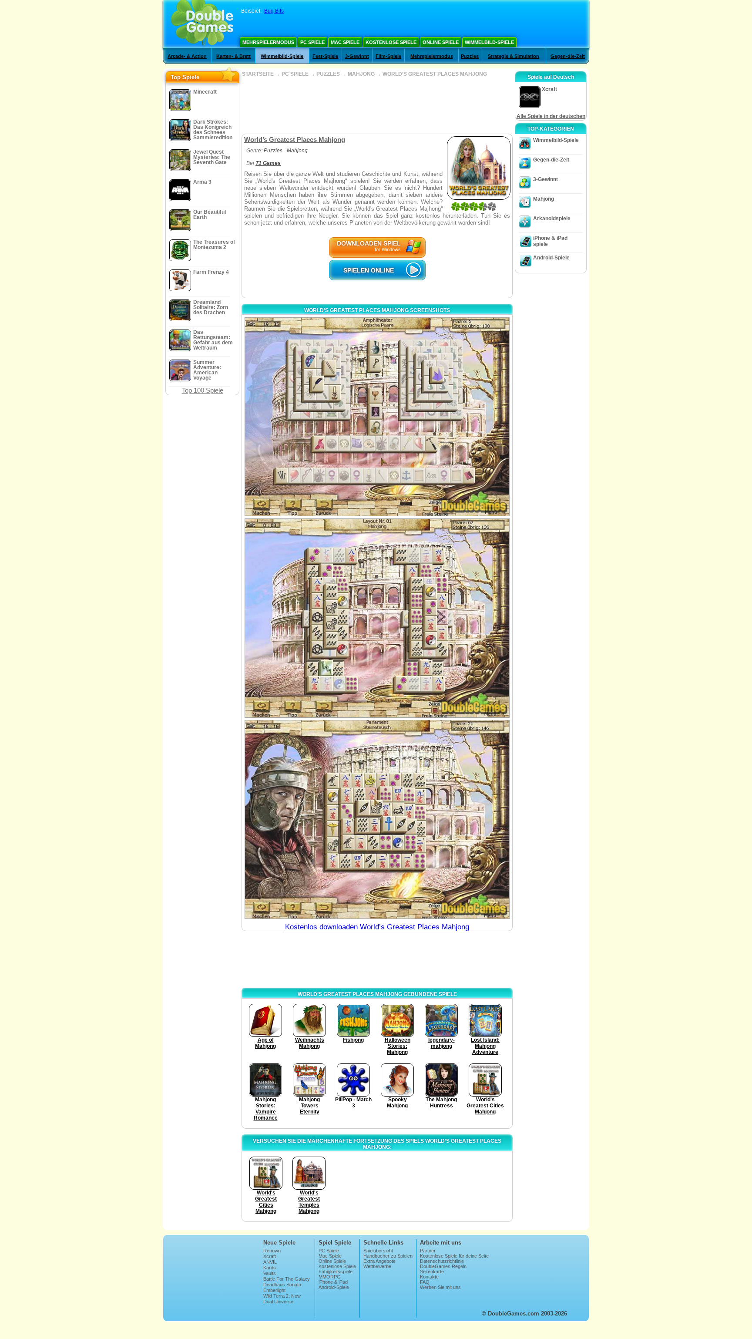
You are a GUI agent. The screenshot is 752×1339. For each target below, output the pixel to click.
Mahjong (297, 151)
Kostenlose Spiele (391, 42)
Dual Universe (278, 1301)
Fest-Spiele (325, 56)
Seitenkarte (432, 1271)
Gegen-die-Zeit (568, 56)
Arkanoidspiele (552, 218)
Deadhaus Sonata (282, 1284)
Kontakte (429, 1276)
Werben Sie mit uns (440, 1287)
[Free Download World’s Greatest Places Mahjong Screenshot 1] (377, 416)
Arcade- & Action (187, 56)
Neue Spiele (279, 1242)
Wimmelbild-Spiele (489, 42)
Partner (428, 1250)
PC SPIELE (295, 74)
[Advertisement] (377, 105)
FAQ (425, 1282)
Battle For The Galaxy (286, 1279)
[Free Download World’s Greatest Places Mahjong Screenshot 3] (377, 819)
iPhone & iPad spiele (550, 241)
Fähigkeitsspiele (335, 1271)
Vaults (269, 1273)
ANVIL (270, 1262)
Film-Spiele (388, 56)
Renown (272, 1250)
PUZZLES (328, 74)
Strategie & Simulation (513, 56)
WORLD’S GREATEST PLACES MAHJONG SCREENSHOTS (377, 310)
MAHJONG (361, 74)
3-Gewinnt (357, 56)
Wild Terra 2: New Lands (282, 1298)
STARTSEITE (258, 74)
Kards (269, 1267)
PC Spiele (312, 42)
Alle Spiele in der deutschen (551, 116)
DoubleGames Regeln (443, 1266)
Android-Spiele (551, 258)
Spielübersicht (378, 1250)
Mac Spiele (345, 42)
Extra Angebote (379, 1261)
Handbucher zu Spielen (388, 1255)
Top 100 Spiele (202, 390)
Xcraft (269, 1256)
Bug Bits (274, 11)
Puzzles (470, 56)
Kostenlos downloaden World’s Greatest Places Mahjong (377, 927)
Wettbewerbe (377, 1266)
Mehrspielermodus (268, 42)
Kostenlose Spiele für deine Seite (454, 1255)
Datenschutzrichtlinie (442, 1261)
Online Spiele (441, 42)
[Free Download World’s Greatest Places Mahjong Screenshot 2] (377, 617)
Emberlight (274, 1290)
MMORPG (330, 1276)
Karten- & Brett (233, 56)
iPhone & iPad (333, 1282)
